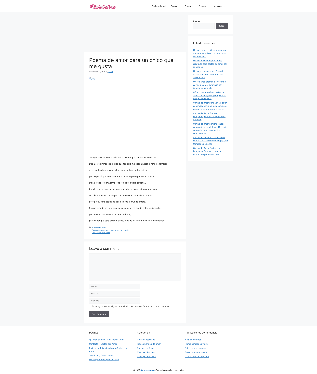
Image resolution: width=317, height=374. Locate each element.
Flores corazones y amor (197, 344)
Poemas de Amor (99, 227)
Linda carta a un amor (101, 233)
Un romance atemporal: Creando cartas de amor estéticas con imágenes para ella (209, 84)
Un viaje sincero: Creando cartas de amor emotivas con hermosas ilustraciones (209, 53)
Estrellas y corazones (195, 348)
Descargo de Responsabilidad (104, 359)
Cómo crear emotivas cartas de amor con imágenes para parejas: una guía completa (209, 95)
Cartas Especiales (146, 339)
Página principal (159, 6)
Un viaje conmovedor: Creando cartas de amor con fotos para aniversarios (208, 74)
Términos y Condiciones (101, 355)
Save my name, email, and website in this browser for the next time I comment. (131, 306)
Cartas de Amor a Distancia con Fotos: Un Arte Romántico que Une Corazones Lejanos (210, 140)
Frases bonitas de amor (149, 344)
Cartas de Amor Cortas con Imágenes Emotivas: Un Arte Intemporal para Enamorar (207, 151)
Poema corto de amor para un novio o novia (110, 230)
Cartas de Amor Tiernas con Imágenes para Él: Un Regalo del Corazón (209, 116)
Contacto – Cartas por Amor (103, 344)
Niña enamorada (193, 339)
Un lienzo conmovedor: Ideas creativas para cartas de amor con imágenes (210, 63)
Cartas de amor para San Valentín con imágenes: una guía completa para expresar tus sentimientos (210, 106)
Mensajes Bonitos (146, 352)
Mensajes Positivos (146, 356)
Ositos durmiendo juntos (197, 356)
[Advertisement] (135, 32)
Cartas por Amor (147, 370)
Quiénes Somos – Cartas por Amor (106, 339)
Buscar (196, 21)
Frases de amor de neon (197, 352)
